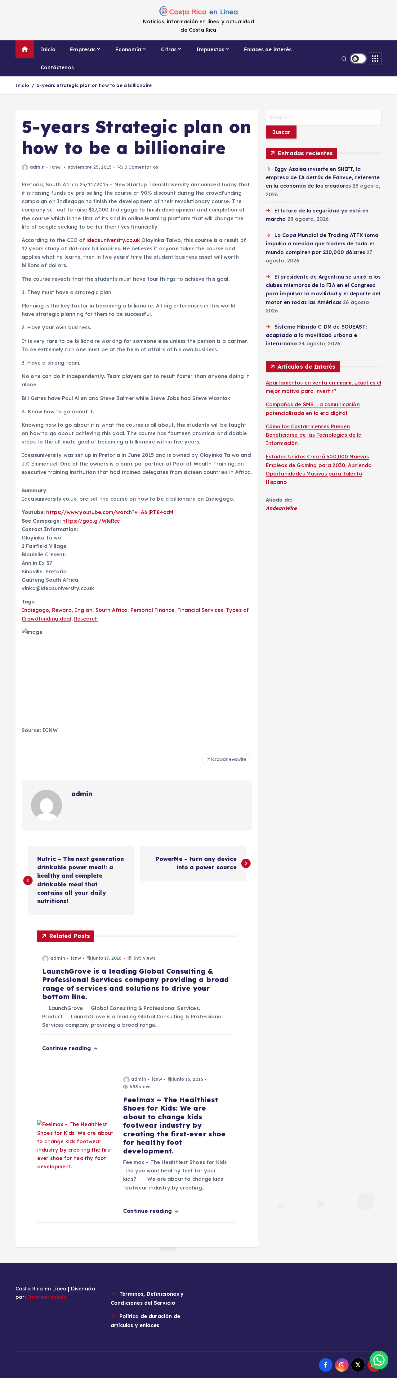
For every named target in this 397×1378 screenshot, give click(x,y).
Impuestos (210, 49)
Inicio (48, 49)
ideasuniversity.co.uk (113, 240)
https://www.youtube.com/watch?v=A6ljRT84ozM (109, 512)
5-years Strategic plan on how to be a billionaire (94, 85)
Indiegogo (35, 610)
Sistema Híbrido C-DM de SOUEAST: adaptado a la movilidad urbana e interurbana (316, 335)
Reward (62, 610)
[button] (379, 1360)
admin (37, 167)
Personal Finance (153, 610)
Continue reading (67, 1048)
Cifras (168, 49)
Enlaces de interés (268, 49)
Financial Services (200, 610)
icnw (55, 167)
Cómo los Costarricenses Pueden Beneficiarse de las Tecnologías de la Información (314, 434)
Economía (128, 49)
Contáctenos (57, 67)
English (83, 610)
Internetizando (47, 1297)
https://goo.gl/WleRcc (91, 521)
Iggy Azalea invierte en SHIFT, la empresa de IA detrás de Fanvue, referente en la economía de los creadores (323, 177)
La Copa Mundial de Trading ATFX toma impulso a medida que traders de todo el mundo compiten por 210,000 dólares (322, 243)
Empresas (83, 49)
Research (86, 619)
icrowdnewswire (229, 759)
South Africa (112, 610)
